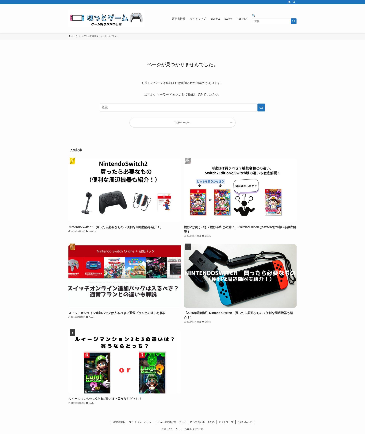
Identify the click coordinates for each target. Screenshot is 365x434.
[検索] (294, 2)
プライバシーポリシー (141, 422)
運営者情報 (119, 422)
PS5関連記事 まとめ (202, 422)
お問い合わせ (244, 422)
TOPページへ (182, 122)
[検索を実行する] (294, 21)
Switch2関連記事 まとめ (172, 422)
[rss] (289, 2)
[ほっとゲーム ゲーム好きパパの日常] (106, 18)
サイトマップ (226, 422)
